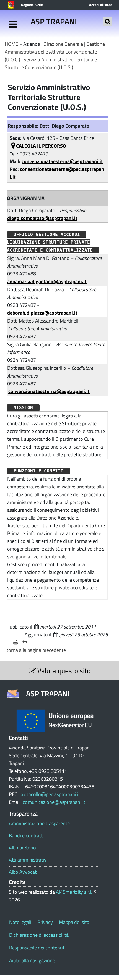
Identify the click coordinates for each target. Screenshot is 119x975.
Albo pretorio (22, 848)
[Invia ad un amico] (25, 642)
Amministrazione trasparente (39, 823)
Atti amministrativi (28, 860)
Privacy (45, 922)
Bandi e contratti (26, 836)
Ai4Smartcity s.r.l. (74, 892)
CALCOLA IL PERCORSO (41, 146)
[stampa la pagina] (15, 642)
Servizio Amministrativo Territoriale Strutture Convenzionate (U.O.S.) (51, 63)
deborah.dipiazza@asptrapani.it (42, 312)
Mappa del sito (74, 922)
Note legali (20, 922)
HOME (11, 44)
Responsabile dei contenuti (37, 947)
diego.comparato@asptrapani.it (42, 218)
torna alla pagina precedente (36, 650)
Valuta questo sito (63, 670)
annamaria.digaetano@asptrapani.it (47, 281)
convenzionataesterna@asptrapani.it (62, 161)
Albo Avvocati (23, 872)
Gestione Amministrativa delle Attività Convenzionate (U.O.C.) (55, 51)
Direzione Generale (63, 44)
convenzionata (35, 169)
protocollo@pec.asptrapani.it (50, 794)
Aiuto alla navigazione (32, 960)
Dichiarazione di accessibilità (39, 935)
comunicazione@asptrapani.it (54, 802)
